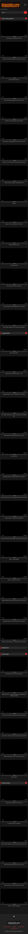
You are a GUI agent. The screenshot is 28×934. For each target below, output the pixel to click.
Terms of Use (14, 928)
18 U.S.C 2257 (6, 926)
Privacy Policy (21, 926)
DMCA (14, 926)
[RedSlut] (11, 5)
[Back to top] (24, 930)
